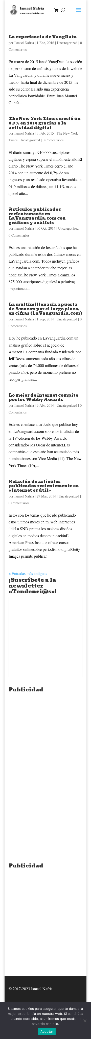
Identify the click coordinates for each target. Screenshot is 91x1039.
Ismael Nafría (24, 42)
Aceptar (46, 1031)
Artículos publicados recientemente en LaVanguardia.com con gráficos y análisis (37, 216)
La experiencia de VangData (43, 37)
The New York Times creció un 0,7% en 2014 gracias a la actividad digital (45, 123)
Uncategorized (67, 42)
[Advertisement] (45, 740)
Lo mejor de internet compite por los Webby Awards (43, 397)
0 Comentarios (53, 140)
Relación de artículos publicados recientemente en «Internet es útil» (44, 485)
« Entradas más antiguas (28, 573)
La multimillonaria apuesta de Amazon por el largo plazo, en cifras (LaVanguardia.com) (45, 308)
